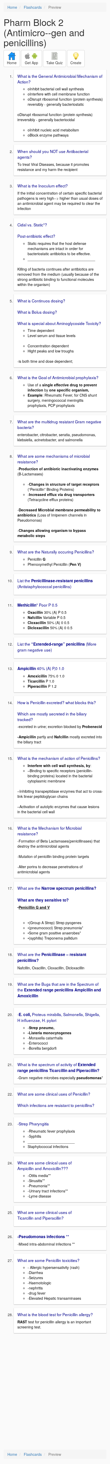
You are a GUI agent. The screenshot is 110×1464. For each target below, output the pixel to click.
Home (12, 7)
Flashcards (33, 7)
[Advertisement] (55, 1392)
